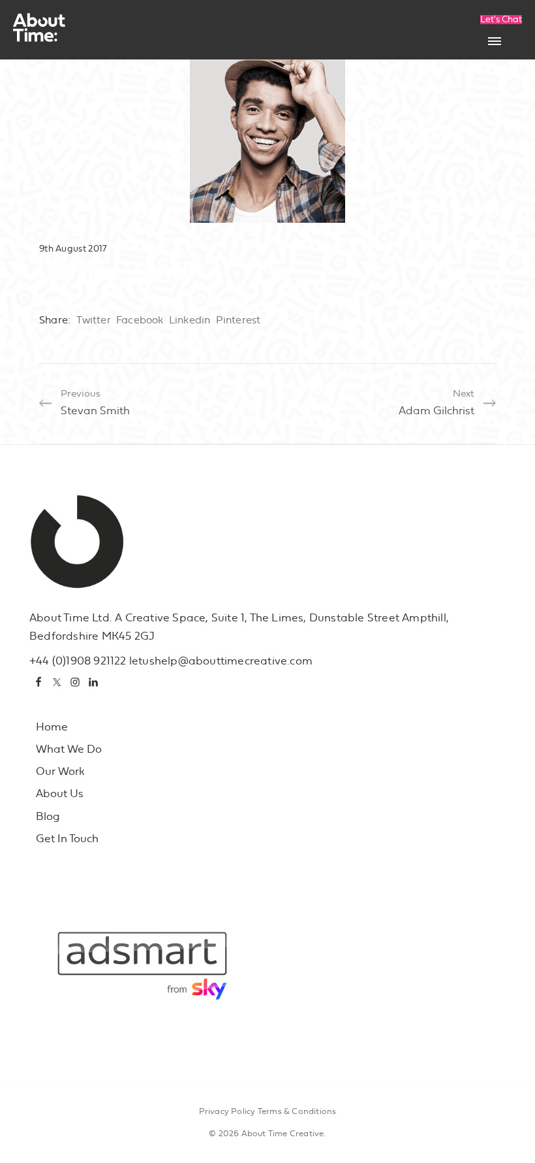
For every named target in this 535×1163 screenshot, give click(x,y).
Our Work (60, 771)
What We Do (69, 749)
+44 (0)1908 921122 (78, 660)
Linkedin (190, 320)
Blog (48, 816)
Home (52, 726)
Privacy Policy (227, 1111)
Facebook (140, 320)
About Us (60, 793)
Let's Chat (501, 19)
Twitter (93, 320)
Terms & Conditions (297, 1111)
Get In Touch (67, 838)
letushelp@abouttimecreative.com (221, 660)
